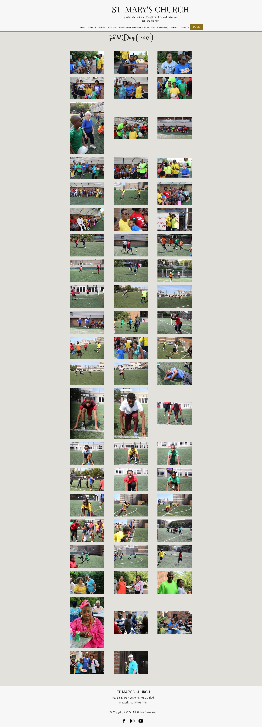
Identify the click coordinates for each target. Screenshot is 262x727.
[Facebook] (124, 721)
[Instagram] (132, 721)
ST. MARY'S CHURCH (150, 9)
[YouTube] (141, 721)
